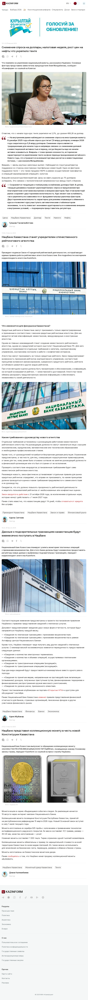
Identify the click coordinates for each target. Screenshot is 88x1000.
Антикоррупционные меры (12, 956)
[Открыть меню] (84, 3)
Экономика (53, 711)
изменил (42, 697)
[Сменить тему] (76, 3)
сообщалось (13, 856)
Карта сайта (7, 974)
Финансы (30, 711)
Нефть (67, 218)
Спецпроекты (57, 10)
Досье (67, 10)
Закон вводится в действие (15, 494)
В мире (5, 929)
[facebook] (20, 897)
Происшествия (8, 911)
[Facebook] (16, 56)
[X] (21, 56)
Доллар (37, 218)
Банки (41, 711)
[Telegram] (12, 56)
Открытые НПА (55, 690)
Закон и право (57, 513)
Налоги (57, 218)
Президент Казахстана (13, 513)
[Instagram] (3, 56)
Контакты (6, 978)
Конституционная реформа (39, 10)
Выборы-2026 (15, 10)
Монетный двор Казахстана (38, 867)
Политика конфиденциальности (15, 947)
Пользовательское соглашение (15, 942)
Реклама (5, 983)
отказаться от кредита (72, 501)
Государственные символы (13, 951)
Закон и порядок (78, 10)
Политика (6, 915)
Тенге (47, 218)
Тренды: (5, 10)
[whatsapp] (7, 56)
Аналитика (6, 920)
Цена (5, 218)
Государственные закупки (12, 960)
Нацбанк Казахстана (20, 218)
